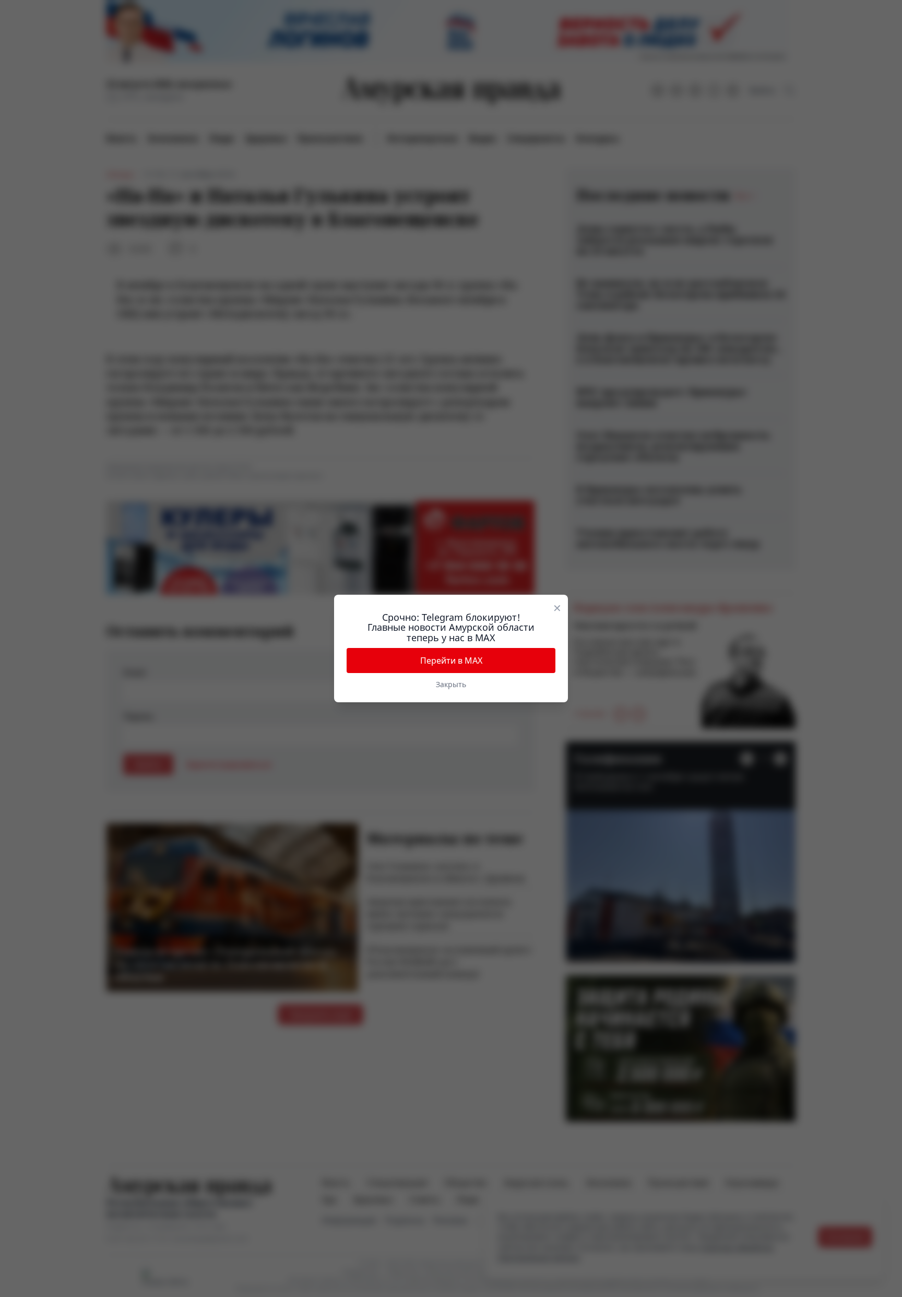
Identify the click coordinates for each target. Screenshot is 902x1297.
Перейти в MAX (451, 660)
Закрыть (451, 684)
